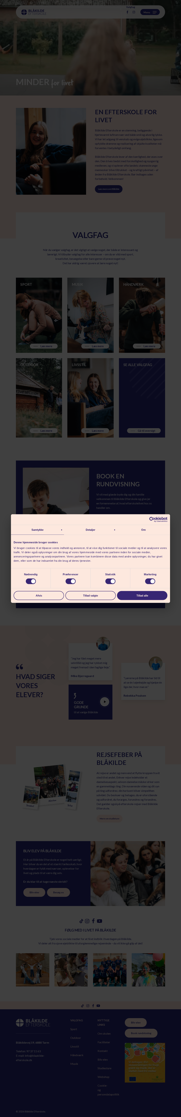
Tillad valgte (90, 595)
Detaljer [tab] (90, 529)
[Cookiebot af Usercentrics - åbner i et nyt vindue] (151, 519)
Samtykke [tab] (37, 529)
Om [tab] (143, 529)
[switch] (71, 581)
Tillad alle (142, 595)
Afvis (39, 595)
